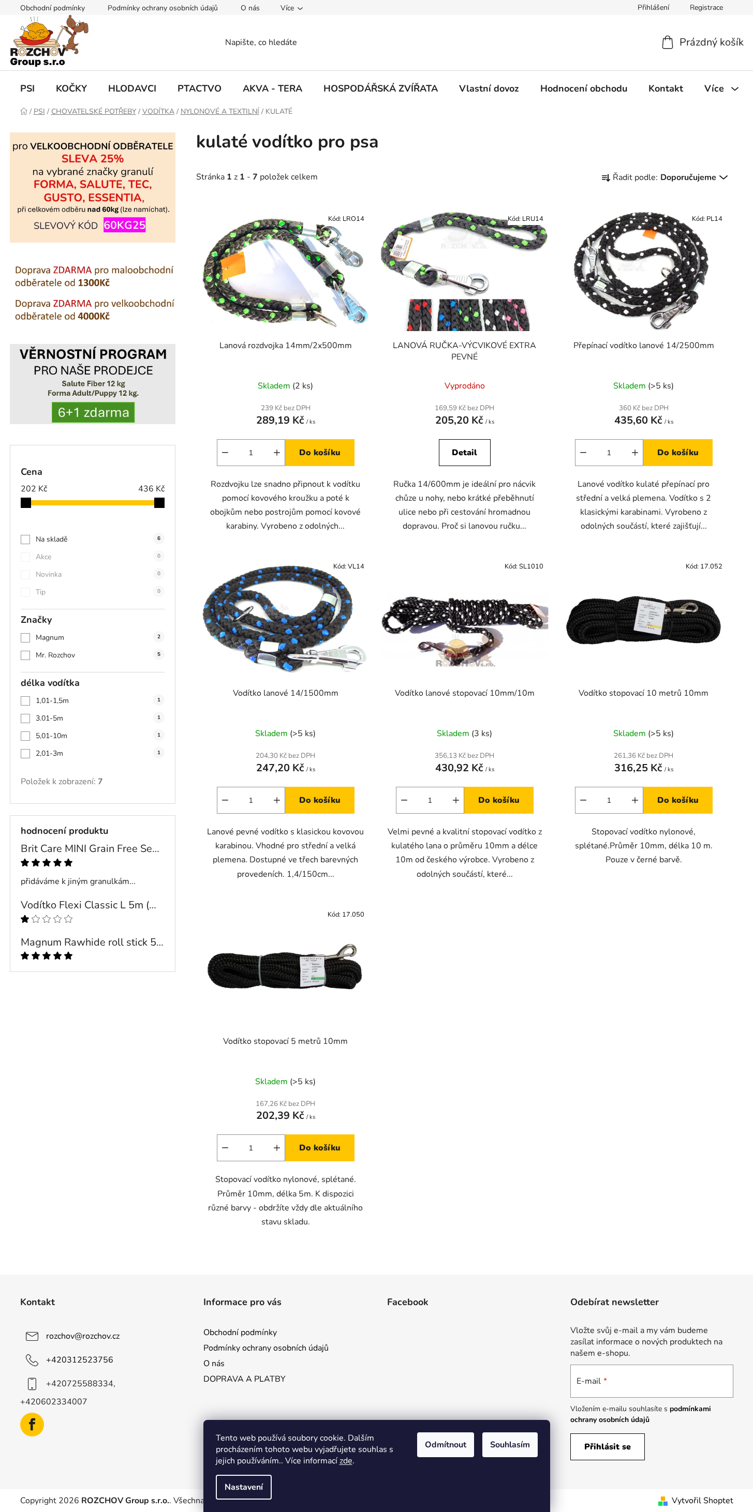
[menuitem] (27, 88)
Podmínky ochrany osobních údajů (163, 8)
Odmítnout (445, 1444)
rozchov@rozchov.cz (83, 1336)
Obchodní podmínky (52, 8)
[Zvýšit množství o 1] (277, 453)
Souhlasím (510, 1444)
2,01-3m (98, 753)
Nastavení (244, 1487)
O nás (250, 8)
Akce (98, 557)
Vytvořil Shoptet (702, 1500)
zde (345, 1460)
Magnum (98, 637)
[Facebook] (32, 1424)
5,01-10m (98, 736)
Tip (98, 592)
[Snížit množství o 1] (225, 453)
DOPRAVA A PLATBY (244, 1379)
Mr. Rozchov (98, 655)
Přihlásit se (607, 1447)
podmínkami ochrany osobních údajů (640, 1414)
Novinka (98, 574)
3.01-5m (98, 718)
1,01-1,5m (98, 701)
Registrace (706, 7)
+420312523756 (79, 1360)
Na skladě (98, 539)
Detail (464, 452)
